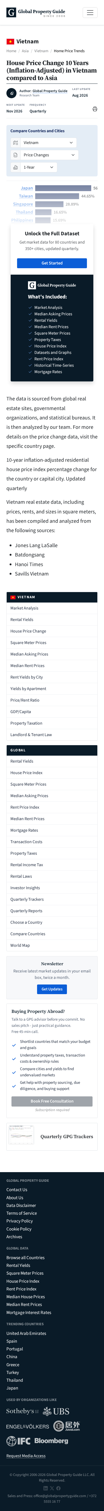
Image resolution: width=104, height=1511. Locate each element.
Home (11, 51)
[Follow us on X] (52, 1488)
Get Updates (52, 989)
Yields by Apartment (28, 689)
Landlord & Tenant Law (31, 735)
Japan (27, 188)
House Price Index (26, 773)
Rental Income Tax (26, 865)
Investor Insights (25, 888)
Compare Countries (27, 934)
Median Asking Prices (29, 654)
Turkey (12, 1372)
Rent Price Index (24, 807)
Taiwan (26, 196)
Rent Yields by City (26, 677)
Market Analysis (24, 608)
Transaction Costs (26, 842)
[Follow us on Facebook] (58, 1488)
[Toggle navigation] (90, 12)
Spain (11, 1341)
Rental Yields (21, 620)
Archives (14, 1237)
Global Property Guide (50, 91)
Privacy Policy (19, 1221)
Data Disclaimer (21, 1205)
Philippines (22, 220)
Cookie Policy (18, 1229)
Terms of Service (21, 1213)
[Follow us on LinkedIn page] (45, 1488)
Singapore (23, 204)
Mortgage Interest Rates (28, 1312)
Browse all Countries (25, 1258)
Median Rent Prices (27, 666)
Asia (25, 51)
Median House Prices (25, 1297)
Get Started (52, 263)
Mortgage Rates (24, 830)
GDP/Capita (20, 712)
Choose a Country (26, 922)
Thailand (24, 212)
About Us (14, 1198)
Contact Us (16, 1190)
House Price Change (28, 631)
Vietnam (41, 51)
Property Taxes (23, 853)
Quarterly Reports (26, 911)
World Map (20, 945)
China (11, 1357)
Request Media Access (26, 1456)
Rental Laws (21, 876)
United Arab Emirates (26, 1333)
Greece (12, 1365)
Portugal (14, 1349)
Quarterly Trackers (27, 899)
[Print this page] (95, 108)
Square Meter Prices (28, 643)
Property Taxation (26, 723)
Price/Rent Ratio (24, 700)
